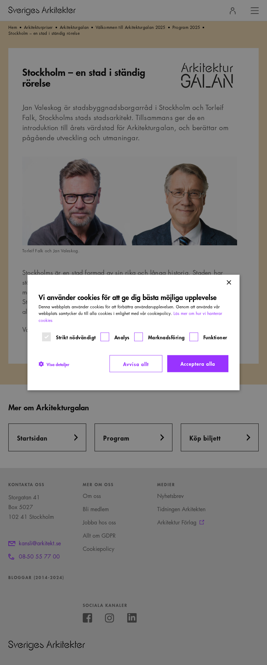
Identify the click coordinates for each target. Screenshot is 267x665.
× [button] (228, 282)
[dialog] (133, 332)
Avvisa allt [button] (136, 363)
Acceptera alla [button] (197, 363)
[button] (54, 363)
